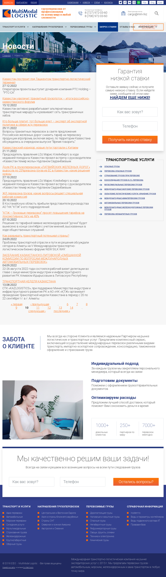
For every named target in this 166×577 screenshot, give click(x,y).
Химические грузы (99, 540)
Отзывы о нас (127, 27)
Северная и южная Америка (56, 524)
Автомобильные (14, 517)
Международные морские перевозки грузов (126, 189)
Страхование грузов (16, 532)
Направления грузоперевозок (58, 506)
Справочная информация (145, 506)
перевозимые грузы (81, 27)
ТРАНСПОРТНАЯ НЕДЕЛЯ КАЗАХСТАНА (29, 281)
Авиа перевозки (14, 513)
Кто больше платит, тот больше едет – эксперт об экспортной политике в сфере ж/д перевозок (44, 123)
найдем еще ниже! (130, 97)
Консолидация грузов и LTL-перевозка (123, 180)
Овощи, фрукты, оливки (102, 532)
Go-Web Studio (28, 567)
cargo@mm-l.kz (137, 14)
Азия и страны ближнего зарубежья (60, 517)
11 (38, 307)
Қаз (160, 2)
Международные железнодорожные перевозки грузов (128, 208)
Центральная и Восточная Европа (59, 513)
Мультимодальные (16, 528)
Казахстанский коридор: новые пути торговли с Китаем (40, 147)
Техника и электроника (102, 536)
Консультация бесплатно (148, 27)
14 (71, 307)
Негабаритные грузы (101, 524)
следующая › (37, 311)
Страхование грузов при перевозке (122, 176)
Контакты (108, 2)
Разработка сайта (8, 567)
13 (60, 307)
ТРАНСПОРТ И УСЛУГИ (13, 27)
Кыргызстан (21, 2)
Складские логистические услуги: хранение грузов (130, 194)
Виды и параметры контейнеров (147, 517)
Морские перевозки (16, 520)
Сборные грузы (14, 544)
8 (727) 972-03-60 (96, 12)
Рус (144, 2)
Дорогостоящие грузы (101, 513)
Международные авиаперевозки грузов (124, 198)
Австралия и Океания (53, 528)
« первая (16, 304)
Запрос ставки (108, 27)
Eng (152, 2)
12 (49, 307)
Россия (34, 2)
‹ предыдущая (39, 304)
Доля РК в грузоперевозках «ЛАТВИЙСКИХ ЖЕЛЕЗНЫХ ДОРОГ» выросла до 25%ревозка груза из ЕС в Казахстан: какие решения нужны (46, 170)
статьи (97, 2)
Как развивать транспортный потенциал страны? (35, 235)
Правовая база (138, 524)
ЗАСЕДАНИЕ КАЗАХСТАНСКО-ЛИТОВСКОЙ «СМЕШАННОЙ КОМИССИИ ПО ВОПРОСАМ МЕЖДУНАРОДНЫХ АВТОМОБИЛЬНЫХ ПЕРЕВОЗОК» (41, 258)
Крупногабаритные (16, 540)
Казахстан (8, 2)
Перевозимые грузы (100, 506)
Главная (6, 55)
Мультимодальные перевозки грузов (123, 185)
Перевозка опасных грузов (118, 171)
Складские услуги (15, 524)
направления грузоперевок (47, 27)
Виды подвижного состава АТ (145, 520)
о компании (72, 2)
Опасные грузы (112, 166)
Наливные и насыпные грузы (105, 517)
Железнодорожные (16, 536)
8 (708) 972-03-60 (96, 16)
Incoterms (136, 513)
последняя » (62, 311)
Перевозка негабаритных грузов (120, 214)
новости (86, 2)
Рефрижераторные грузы (103, 528)
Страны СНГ (48, 520)
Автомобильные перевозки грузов (121, 203)
